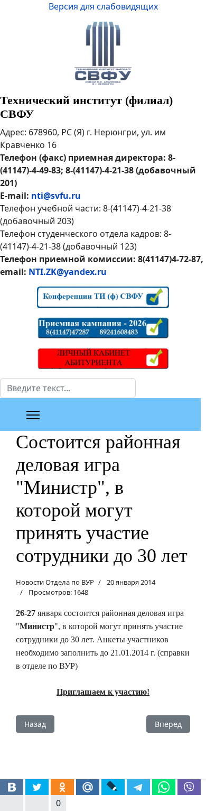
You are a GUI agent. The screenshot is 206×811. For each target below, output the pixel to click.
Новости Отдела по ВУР (55, 582)
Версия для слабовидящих (103, 6)
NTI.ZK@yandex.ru (68, 272)
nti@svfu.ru (56, 195)
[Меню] (33, 415)
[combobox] (68, 388)
